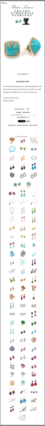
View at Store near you (23, 117)
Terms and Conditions (22, 125)
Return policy (12, 125)
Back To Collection (22, 136)
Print (28, 108)
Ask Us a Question (20, 108)
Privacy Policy (33, 125)
